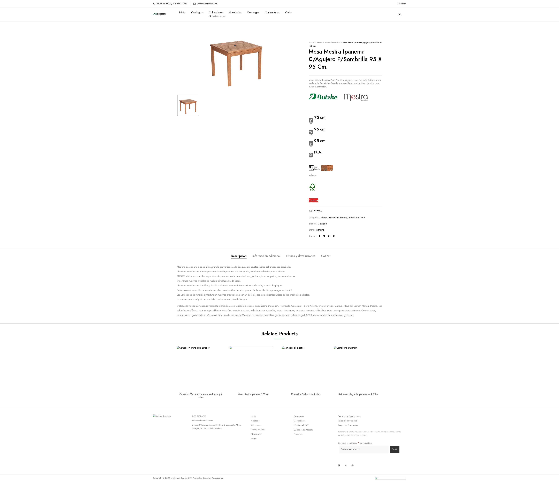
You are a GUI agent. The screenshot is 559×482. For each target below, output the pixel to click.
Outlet (253, 438)
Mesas (319, 42)
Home (311, 42)
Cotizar (313, 200)
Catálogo (322, 223)
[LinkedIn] (329, 236)
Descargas (299, 416)
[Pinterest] (334, 236)
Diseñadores (299, 420)
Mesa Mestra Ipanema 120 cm (253, 394)
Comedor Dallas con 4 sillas (305, 394)
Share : (312, 236)
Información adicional (266, 256)
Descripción (238, 256)
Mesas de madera (332, 42)
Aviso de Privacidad (347, 420)
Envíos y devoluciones (300, 256)
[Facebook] (319, 236)
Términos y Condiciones (349, 416)
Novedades (256, 434)
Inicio (253, 416)
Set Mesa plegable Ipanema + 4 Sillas (358, 394)
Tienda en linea (357, 217)
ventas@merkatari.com (207, 3)
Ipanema (320, 229)
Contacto (402, 3)
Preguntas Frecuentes (348, 425)
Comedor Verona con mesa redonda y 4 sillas (200, 396)
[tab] (238, 256)
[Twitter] (324, 236)
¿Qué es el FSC (301, 425)
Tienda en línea (258, 429)
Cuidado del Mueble (303, 429)
